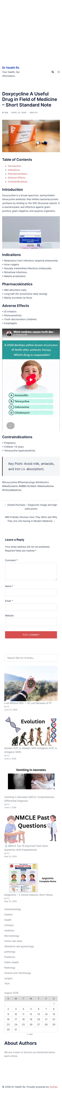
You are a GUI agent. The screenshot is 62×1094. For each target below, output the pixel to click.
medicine (9, 930)
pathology (9, 951)
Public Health (11, 962)
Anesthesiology (12, 909)
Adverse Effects (16, 177)
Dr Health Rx (10, 67)
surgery (8, 978)
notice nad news (13, 941)
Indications (14, 169)
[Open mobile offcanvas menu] (59, 72)
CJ (6, 112)
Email (9, 600)
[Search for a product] (53, 72)
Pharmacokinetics (17, 173)
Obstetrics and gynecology (19, 946)
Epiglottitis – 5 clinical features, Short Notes (28, 894)
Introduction (14, 166)
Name (9, 586)
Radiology (9, 967)
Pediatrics (9, 957)
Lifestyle (9, 925)
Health (33, 112)
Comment (11, 560)
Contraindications (17, 181)
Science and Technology (17, 973)
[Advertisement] (31, 32)
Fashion (8, 914)
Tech (7, 983)
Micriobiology (11, 935)
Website (9, 615)
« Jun (30, 1034)
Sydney (54, 1086)
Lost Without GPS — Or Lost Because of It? (28, 703)
